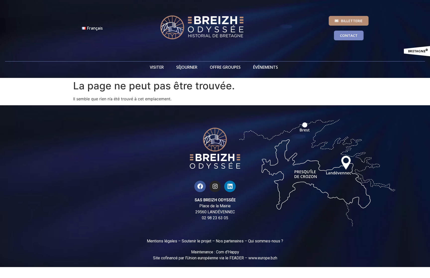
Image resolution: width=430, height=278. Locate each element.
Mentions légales (162, 241)
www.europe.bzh (262, 258)
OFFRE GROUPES (225, 67)
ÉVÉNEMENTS (265, 67)
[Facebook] (200, 186)
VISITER (157, 67)
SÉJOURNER (186, 67)
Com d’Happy (227, 252)
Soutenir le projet (196, 241)
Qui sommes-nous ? (265, 241)
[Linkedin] (230, 186)
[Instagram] (215, 186)
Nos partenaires (230, 241)
